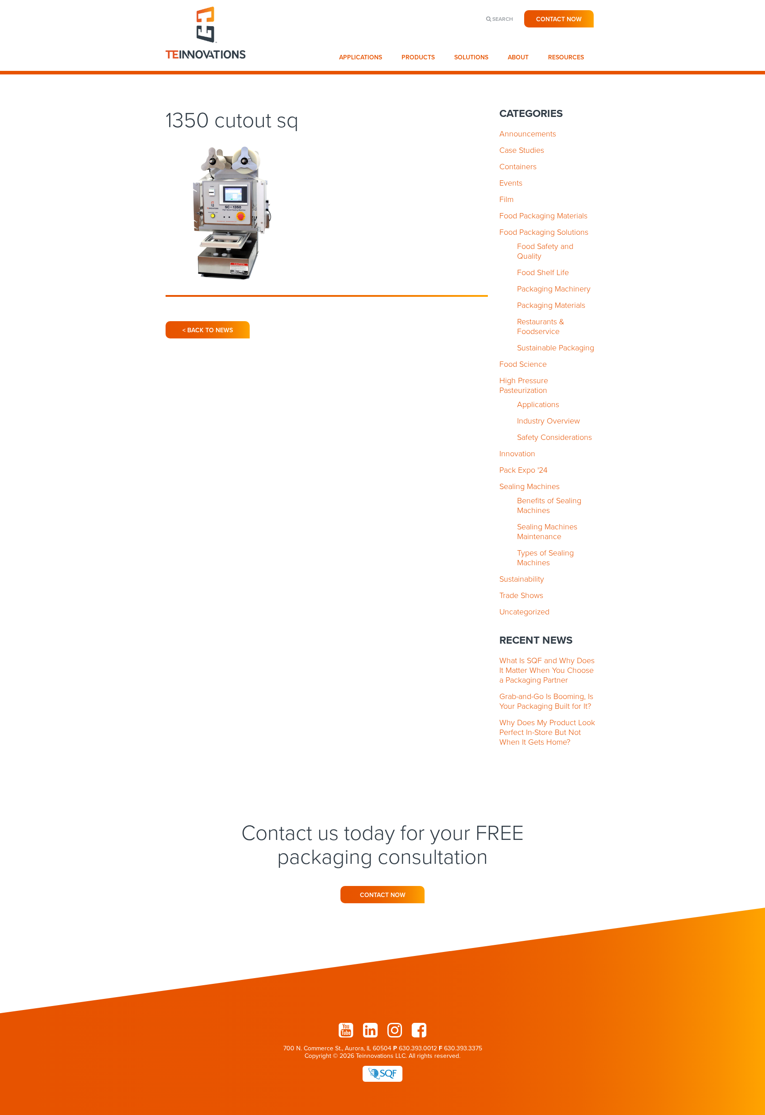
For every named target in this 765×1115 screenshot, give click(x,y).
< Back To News (207, 330)
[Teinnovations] (206, 66)
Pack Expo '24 (523, 470)
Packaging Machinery (554, 289)
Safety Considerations (554, 437)
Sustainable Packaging (555, 348)
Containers (518, 166)
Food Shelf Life (543, 272)
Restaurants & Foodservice (540, 326)
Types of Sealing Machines (545, 557)
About (518, 57)
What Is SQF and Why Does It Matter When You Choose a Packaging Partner (547, 670)
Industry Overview (548, 421)
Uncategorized (524, 612)
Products (418, 57)
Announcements (527, 134)
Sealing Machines (529, 486)
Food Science (523, 364)
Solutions (471, 57)
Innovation (517, 453)
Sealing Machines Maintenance (547, 531)
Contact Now (559, 19)
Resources (566, 57)
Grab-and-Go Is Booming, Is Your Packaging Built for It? (546, 701)
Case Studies (521, 150)
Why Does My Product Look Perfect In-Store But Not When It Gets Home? (547, 732)
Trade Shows (521, 595)
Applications (360, 57)
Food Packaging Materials (543, 216)
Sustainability (521, 579)
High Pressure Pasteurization (523, 385)
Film (506, 199)
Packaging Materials (551, 305)
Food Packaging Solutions (543, 232)
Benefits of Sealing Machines (549, 505)
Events (510, 183)
